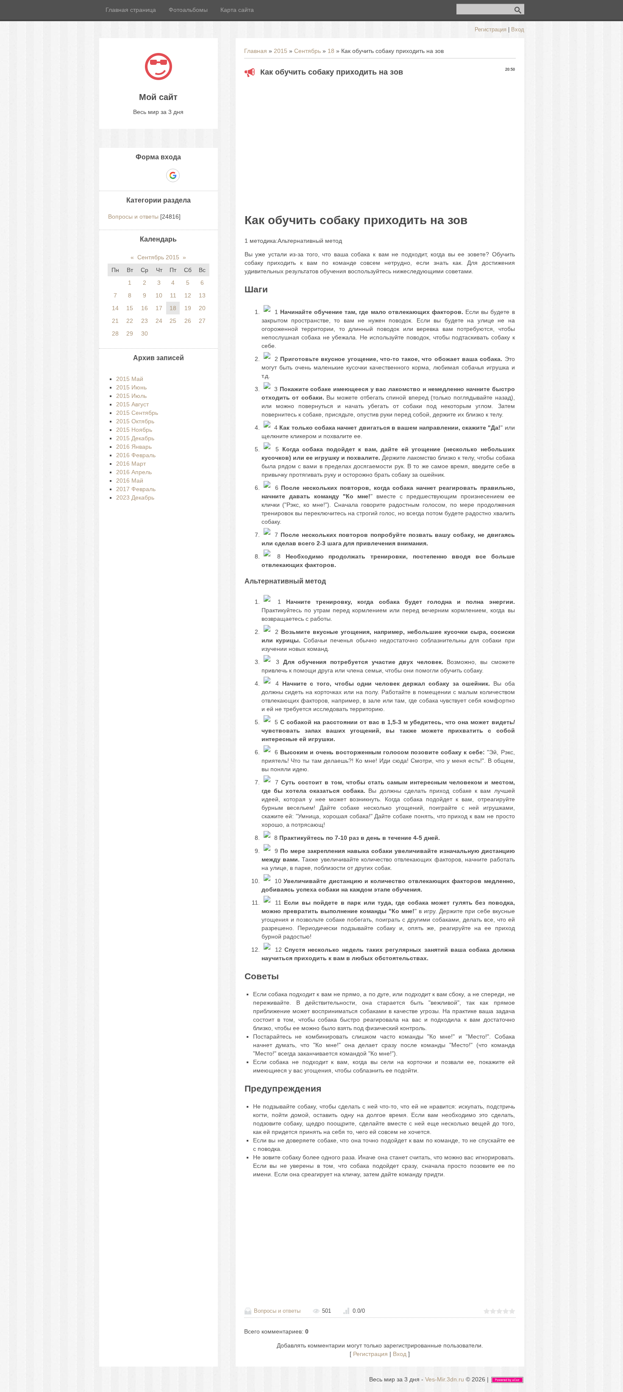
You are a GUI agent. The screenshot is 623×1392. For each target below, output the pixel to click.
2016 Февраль (136, 455)
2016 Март (131, 463)
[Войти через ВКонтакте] (143, 175)
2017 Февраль (136, 489)
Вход (517, 29)
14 (115, 308)
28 (115, 333)
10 (159, 295)
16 (144, 308)
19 (187, 308)
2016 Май (129, 480)
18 (331, 50)
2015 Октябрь (135, 421)
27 (202, 320)
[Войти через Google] (173, 175)
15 (129, 308)
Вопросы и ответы (277, 1311)
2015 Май (129, 378)
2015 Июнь (131, 387)
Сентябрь (307, 50)
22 (129, 320)
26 (187, 320)
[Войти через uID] (129, 175)
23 (144, 320)
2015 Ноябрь (134, 429)
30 (144, 333)
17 (159, 308)
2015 (280, 50)
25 (173, 320)
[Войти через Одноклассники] (187, 175)
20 (202, 308)
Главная (255, 50)
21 (115, 320)
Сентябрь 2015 (158, 257)
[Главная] (158, 78)
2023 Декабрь (135, 497)
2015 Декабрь (135, 438)
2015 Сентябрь (137, 412)
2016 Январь (134, 446)
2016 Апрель (134, 472)
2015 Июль (131, 395)
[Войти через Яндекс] (158, 175)
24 (159, 320)
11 (173, 295)
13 (202, 295)
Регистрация (490, 29)
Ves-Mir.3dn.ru (444, 1379)
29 (129, 333)
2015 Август (132, 404)
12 (187, 295)
